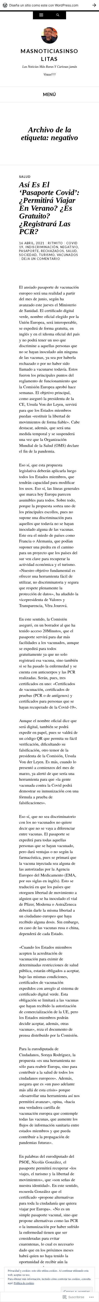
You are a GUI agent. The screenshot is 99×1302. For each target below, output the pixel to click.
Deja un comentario (41, 259)
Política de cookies (24, 1283)
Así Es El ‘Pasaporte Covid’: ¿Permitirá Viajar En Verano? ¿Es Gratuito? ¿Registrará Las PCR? (49, 208)
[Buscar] (58, 15)
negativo (69, 247)
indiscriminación (41, 247)
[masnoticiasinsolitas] (49, 36)
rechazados (52, 251)
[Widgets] (41, 15)
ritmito (55, 243)
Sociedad (28, 255)
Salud (25, 177)
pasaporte (29, 251)
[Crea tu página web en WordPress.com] (49, 5)
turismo (47, 255)
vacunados (67, 255)
